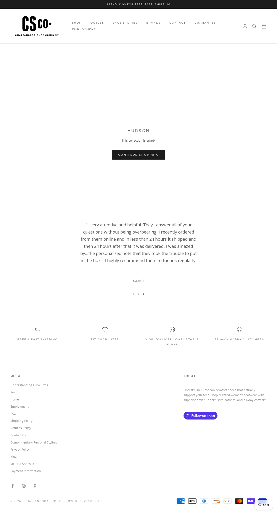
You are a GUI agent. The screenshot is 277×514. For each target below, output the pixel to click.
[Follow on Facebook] (12, 486)
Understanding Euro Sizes (29, 385)
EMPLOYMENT (84, 29)
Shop (26, 49)
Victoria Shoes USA (23, 464)
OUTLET (97, 22)
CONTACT (177, 22)
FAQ (13, 414)
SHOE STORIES (125, 22)
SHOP (77, 22)
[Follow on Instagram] (24, 486)
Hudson (41, 49)
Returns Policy (20, 428)
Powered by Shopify (84, 501)
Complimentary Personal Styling (33, 442)
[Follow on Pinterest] (35, 486)
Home (14, 49)
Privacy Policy (20, 449)
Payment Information (25, 471)
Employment (19, 406)
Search (15, 392)
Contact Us (18, 435)
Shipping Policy (21, 421)
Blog (13, 457)
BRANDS (153, 22)
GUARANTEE (205, 22)
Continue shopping (138, 154)
